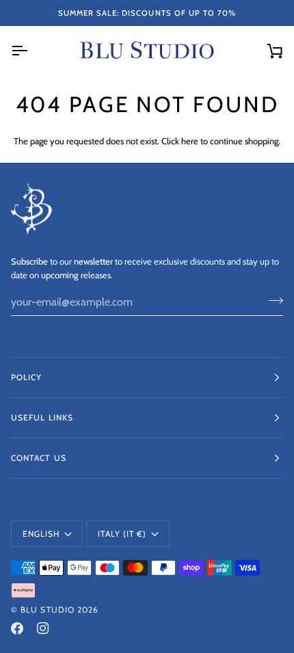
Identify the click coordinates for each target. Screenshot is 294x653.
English (41, 534)
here (189, 140)
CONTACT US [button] (38, 458)
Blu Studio (48, 609)
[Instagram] (43, 628)
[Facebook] (17, 628)
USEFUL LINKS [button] (42, 417)
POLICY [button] (26, 377)
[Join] (271, 300)
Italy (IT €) (122, 534)
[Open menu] (31, 51)
